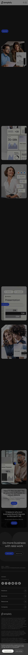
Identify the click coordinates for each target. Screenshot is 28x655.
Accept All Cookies (8, 651)
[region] (14, 649)
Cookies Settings (18, 651)
